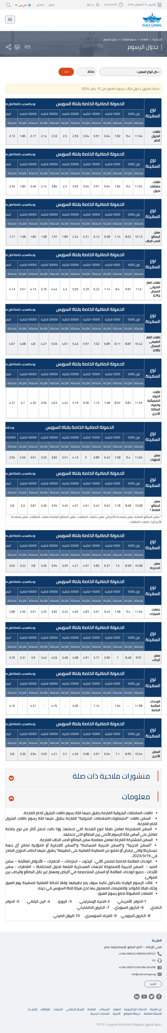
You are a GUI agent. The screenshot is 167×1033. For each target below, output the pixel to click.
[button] (83, 778)
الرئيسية (157, 39)
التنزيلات (58, 1009)
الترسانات (104, 1009)
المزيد (153, 983)
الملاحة (144, 39)
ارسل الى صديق (26, 47)
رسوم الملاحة (129, 39)
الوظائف (45, 1009)
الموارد (117, 1009)
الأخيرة (116, 1013)
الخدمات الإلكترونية (135, 1009)
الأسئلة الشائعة (153, 1013)
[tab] (83, 778)
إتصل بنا (32, 1009)
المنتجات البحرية (100, 1013)
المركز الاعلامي (75, 1009)
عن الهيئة (156, 1009)
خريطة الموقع (132, 1013)
